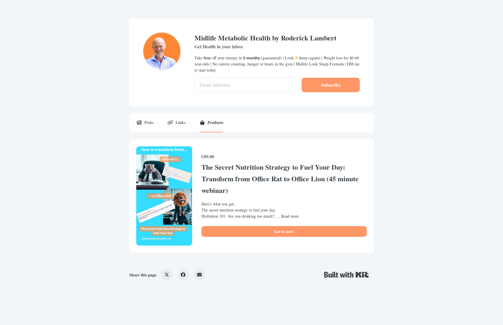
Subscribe (331, 84)
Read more (290, 216)
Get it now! (284, 231)
